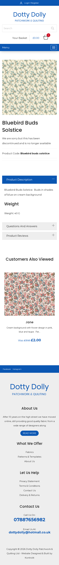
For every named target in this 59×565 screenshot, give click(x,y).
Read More (29, 433)
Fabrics (30, 452)
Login (27, 3)
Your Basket (19, 38)
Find (52, 28)
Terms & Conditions (29, 485)
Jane (29, 322)
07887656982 (29, 519)
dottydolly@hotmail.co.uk (29, 532)
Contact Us (29, 490)
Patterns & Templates (29, 456)
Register (35, 3)
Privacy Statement (29, 481)
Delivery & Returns (29, 495)
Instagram (17, 369)
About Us (29, 461)
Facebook (7, 369)
